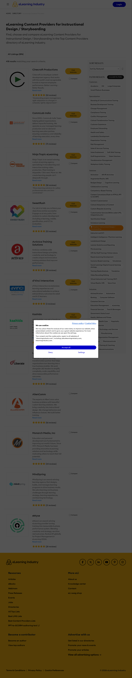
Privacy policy (78, 323)
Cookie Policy (90, 323)
